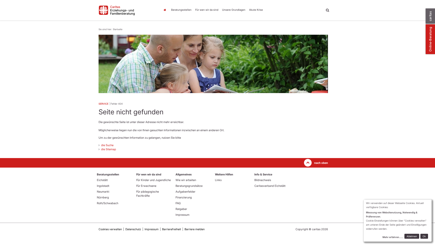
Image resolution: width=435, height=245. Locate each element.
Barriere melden (195, 229)
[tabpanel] (213, 64)
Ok (424, 236)
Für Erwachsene (146, 185)
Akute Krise (256, 9)
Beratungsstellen (181, 9)
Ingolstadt (103, 185)
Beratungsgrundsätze (189, 185)
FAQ (178, 203)
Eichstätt (102, 180)
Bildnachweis (262, 180)
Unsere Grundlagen (233, 9)
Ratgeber (181, 209)
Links (218, 180)
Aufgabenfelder (185, 191)
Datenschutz (133, 229)
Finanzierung (184, 197)
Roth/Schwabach (107, 203)
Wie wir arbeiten (186, 180)
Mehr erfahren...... (392, 237)
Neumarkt (103, 191)
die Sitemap (108, 149)
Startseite (165, 10)
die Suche (107, 145)
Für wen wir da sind (206, 9)
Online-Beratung (430, 39)
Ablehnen (412, 236)
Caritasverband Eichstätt (269, 185)
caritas (430, 16)
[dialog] (398, 221)
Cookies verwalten (110, 229)
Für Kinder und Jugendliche (153, 180)
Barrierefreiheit (171, 229)
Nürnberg (103, 197)
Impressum (182, 214)
